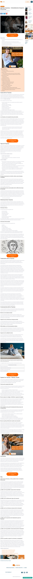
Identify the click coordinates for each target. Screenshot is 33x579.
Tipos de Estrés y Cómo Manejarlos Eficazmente (8, 554)
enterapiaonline (2, 560)
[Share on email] (6, 13)
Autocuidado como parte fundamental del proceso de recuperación (11, 88)
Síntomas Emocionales (5, 77)
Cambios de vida (6, 12)
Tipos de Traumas (4, 72)
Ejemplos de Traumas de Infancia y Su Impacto (8, 551)
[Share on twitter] (3, 13)
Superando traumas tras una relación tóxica (8, 552)
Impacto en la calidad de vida (6, 84)
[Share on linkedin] (5, 13)
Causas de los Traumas (5, 70)
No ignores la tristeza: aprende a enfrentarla (30, 13)
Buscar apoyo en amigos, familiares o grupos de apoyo (9, 87)
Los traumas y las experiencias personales (8, 71)
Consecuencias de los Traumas (6, 79)
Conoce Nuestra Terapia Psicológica (12, 35)
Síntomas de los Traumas (5, 75)
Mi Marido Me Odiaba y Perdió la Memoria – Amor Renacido (10, 553)
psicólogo (6, 560)
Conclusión (3, 90)
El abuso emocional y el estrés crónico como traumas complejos (11, 73)
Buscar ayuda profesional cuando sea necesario (8, 89)
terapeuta (9, 560)
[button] (27, 2)
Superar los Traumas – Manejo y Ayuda (7, 85)
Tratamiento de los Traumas (5, 78)
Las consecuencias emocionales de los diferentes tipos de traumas (11, 74)
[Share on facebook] (1, 13)
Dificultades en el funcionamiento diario (7, 83)
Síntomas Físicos (4, 76)
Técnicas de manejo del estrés (6, 86)
